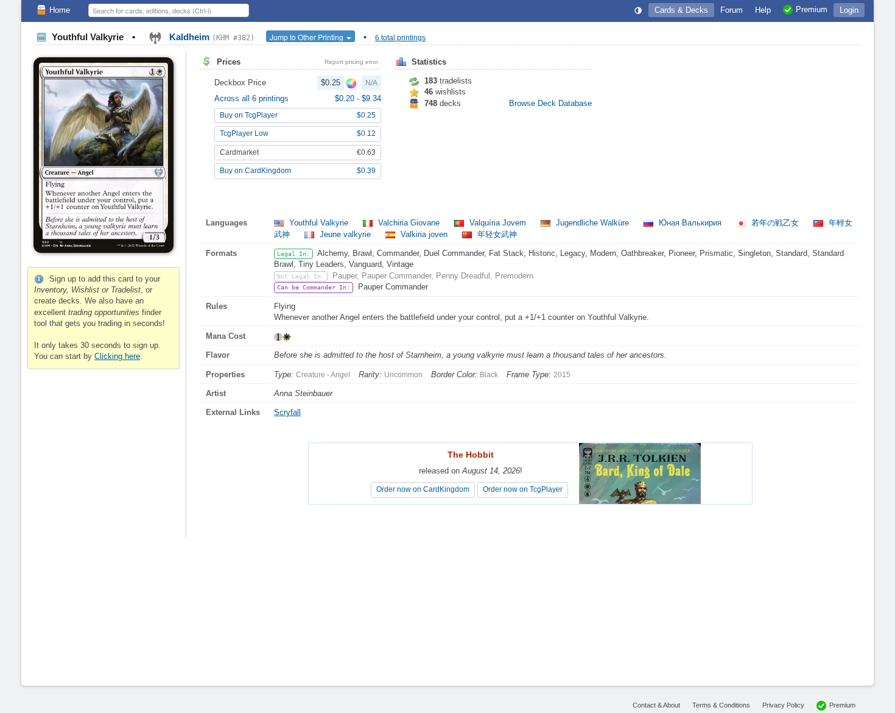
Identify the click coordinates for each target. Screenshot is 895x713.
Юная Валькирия (690, 222)
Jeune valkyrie (345, 234)
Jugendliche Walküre (592, 222)
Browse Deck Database (550, 103)
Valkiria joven (424, 234)
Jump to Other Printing (307, 37)
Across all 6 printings (251, 98)
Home (59, 10)
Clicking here (117, 356)
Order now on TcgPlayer (523, 489)
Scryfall (287, 412)
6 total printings (400, 38)
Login (849, 10)
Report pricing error (351, 62)
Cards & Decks (681, 10)
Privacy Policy (783, 705)
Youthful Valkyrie (319, 222)
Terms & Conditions (721, 705)
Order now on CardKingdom (422, 489)
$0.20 (346, 98)
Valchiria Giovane (409, 222)
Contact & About (656, 705)
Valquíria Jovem (497, 222)
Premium (842, 705)
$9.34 (371, 98)
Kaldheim (210, 37)
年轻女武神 (496, 234)
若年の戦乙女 (775, 222)
